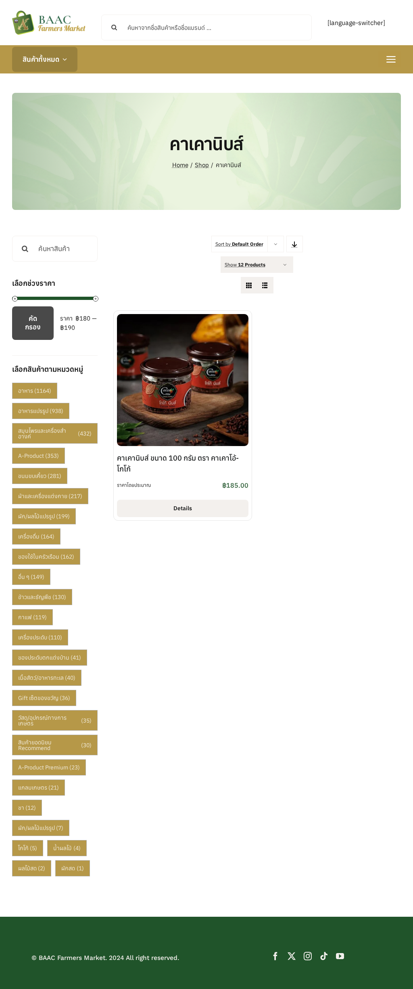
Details (182, 508)
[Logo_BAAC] (49, 12)
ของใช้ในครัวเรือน (46, 556)
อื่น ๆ (31, 576)
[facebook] (275, 956)
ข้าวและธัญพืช (42, 597)
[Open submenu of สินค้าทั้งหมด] (63, 59)
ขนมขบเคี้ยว (40, 476)
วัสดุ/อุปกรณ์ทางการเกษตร (55, 720)
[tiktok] (324, 956)
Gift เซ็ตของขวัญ (44, 698)
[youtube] (340, 956)
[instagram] (308, 956)
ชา (27, 807)
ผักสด (72, 868)
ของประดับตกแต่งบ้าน (49, 657)
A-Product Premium (49, 767)
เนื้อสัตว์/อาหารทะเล (47, 677)
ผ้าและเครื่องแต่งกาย (50, 496)
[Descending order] (294, 244)
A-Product (38, 455)
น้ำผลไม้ (67, 848)
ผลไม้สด (32, 868)
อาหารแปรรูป (41, 411)
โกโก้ (28, 848)
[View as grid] (249, 285)
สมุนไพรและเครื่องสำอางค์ (55, 433)
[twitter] (292, 956)
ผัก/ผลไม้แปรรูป (44, 516)
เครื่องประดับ (40, 637)
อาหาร (35, 390)
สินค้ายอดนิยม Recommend (55, 745)
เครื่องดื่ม (36, 536)
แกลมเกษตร (38, 787)
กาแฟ (32, 617)
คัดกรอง (33, 322)
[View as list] (265, 285)
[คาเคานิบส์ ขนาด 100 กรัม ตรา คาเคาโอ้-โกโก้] (183, 319)
